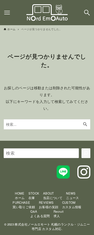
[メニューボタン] (7, 12)
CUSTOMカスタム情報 (71, 204)
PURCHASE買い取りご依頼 (24, 204)
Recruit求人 (59, 213)
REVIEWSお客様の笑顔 (48, 204)
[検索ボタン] (87, 12)
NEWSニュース (72, 195)
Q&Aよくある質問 (40, 213)
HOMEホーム (20, 195)
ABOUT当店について (52, 195)
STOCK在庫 (33, 195)
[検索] (85, 153)
